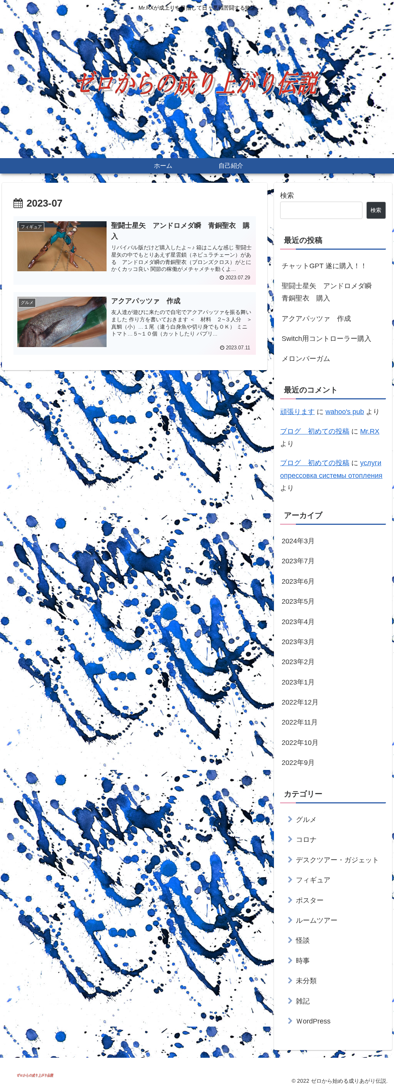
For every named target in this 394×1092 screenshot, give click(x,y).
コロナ (306, 839)
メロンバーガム (306, 358)
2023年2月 (298, 662)
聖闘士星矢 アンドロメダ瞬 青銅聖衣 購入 (330, 292)
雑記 (303, 1001)
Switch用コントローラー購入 (326, 338)
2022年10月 (300, 742)
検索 (287, 195)
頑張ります (297, 412)
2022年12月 (300, 702)
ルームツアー (316, 920)
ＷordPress (313, 1021)
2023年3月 (298, 642)
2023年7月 (298, 561)
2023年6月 (298, 581)
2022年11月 (300, 722)
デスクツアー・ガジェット (337, 860)
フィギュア (313, 880)
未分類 (306, 981)
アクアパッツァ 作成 (316, 318)
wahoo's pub (345, 412)
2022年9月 (298, 762)
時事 (303, 961)
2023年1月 (298, 682)
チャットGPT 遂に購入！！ (324, 266)
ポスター (310, 900)
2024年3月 (298, 541)
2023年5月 (298, 601)
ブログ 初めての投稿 (314, 431)
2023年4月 (298, 622)
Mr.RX (369, 431)
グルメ (306, 819)
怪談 (303, 940)
